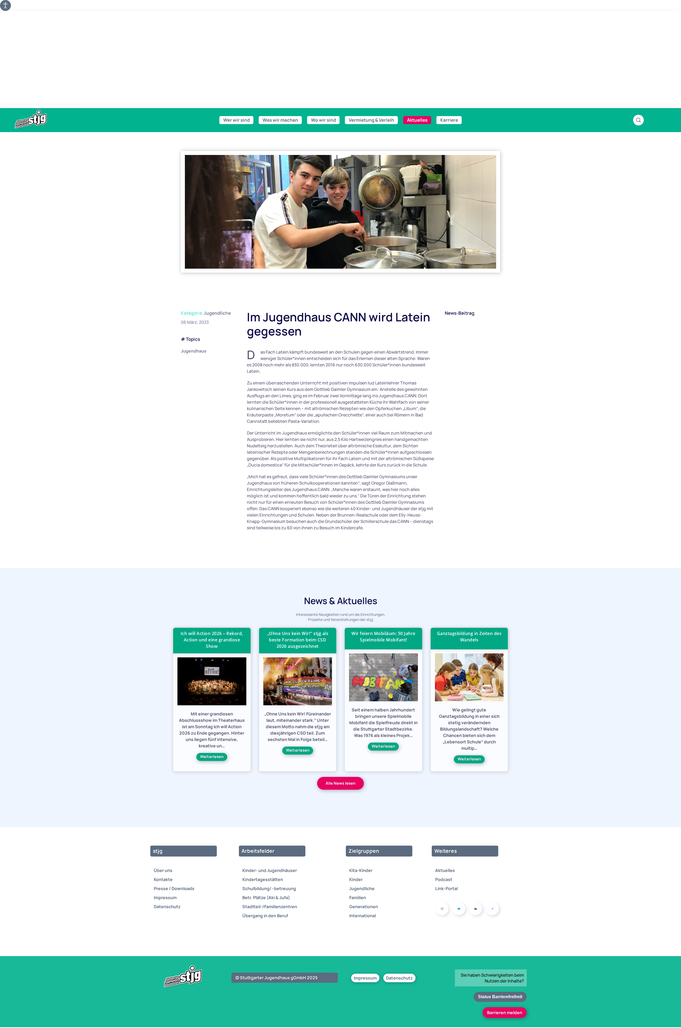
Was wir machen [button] (280, 120)
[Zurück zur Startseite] (42, 119)
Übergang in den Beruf (265, 916)
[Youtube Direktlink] (458, 908)
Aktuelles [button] (417, 120)
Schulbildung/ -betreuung (269, 888)
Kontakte (163, 879)
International (362, 916)
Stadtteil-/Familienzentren (269, 907)
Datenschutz (167, 907)
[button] (638, 120)
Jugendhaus (193, 351)
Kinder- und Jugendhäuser (269, 870)
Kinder (356, 879)
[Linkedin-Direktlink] (475, 908)
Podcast (443, 879)
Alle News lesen (340, 783)
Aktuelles (445, 870)
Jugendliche (217, 313)
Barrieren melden (504, 1012)
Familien (357, 897)
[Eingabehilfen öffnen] (5, 5)
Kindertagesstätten (262, 879)
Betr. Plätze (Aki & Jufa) (266, 897)
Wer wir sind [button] (236, 120)
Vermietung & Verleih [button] (371, 120)
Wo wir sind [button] (323, 120)
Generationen (363, 907)
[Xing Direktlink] (492, 908)
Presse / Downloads (174, 888)
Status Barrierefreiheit (500, 996)
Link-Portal (446, 888)
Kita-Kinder (360, 870)
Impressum (165, 897)
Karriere (449, 120)
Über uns (163, 870)
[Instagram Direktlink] (442, 908)
